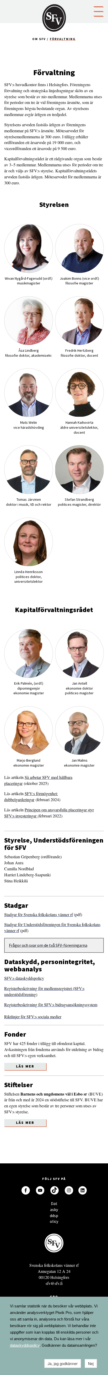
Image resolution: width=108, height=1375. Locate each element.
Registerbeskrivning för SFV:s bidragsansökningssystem (50, 1004)
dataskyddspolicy (25, 1345)
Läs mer (25, 1066)
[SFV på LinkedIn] (82, 1190)
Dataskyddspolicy (54, 1205)
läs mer (25, 1122)
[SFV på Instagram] (69, 1190)
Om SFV (39, 39)
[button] (98, 11)
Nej (91, 1363)
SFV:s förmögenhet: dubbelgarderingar (31, 796)
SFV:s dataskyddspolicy (24, 978)
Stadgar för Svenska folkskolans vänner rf (38, 914)
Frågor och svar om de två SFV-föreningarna (48, 945)
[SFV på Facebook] (25, 1190)
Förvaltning (63, 39)
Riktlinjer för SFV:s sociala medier (32, 1016)
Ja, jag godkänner (63, 1363)
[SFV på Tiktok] (54, 1190)
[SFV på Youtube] (40, 1190)
